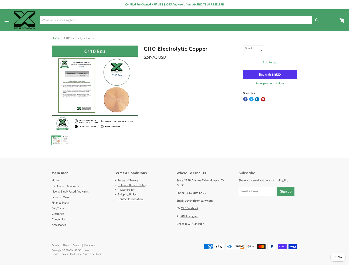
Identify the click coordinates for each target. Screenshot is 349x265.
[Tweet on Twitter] (251, 99)
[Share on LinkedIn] (257, 99)
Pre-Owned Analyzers (65, 186)
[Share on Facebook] (245, 99)
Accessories (59, 225)
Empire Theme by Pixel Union (66, 253)
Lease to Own (60, 197)
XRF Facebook (189, 208)
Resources (89, 245)
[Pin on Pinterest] (263, 99)
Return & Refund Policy (132, 185)
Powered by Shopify (93, 253)
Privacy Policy (126, 189)
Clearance (58, 213)
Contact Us (59, 219)
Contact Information (130, 199)
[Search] (317, 20)
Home (56, 38)
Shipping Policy (127, 194)
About (66, 245)
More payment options (270, 83)
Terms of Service (128, 180)
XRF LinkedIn (196, 223)
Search (55, 245)
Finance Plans (60, 202)
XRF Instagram (189, 216)
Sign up (286, 191)
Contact (76, 245)
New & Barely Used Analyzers (70, 191)
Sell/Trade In (59, 208)
